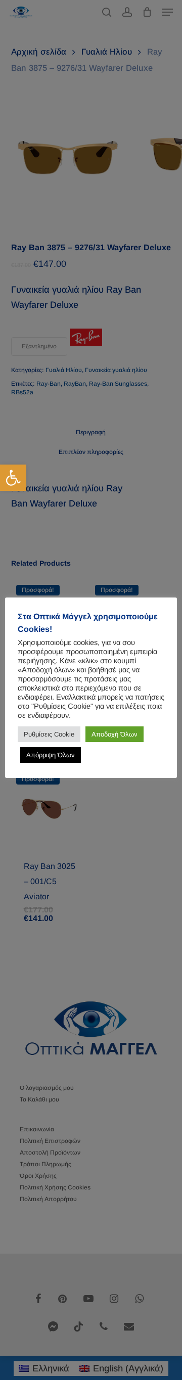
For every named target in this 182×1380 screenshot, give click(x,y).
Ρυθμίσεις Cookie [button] (49, 734)
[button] (13, 478)
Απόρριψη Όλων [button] (50, 755)
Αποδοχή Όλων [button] (115, 734)
